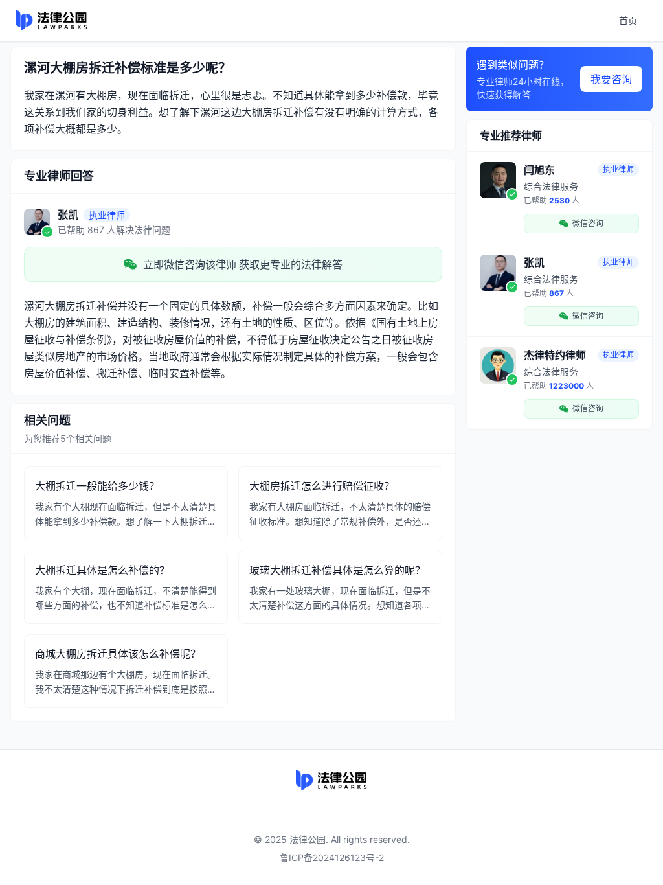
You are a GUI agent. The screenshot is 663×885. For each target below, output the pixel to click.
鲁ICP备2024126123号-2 (332, 857)
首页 (628, 20)
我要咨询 (611, 79)
